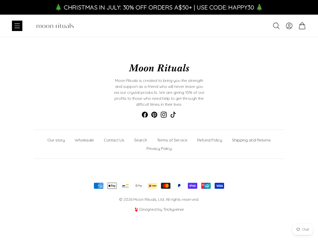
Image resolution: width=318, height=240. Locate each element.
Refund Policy (209, 139)
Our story (56, 139)
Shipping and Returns (251, 139)
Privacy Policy (159, 148)
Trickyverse (173, 209)
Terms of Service (172, 139)
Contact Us (114, 139)
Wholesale (84, 139)
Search (140, 139)
